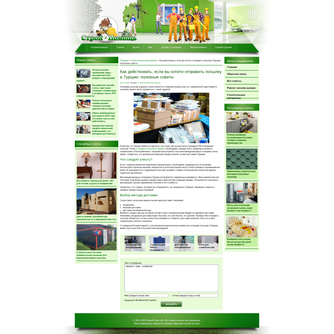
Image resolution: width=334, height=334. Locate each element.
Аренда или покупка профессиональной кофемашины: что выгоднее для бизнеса (104, 130)
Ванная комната (198, 47)
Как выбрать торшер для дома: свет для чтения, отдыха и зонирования (95, 182)
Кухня (136, 47)
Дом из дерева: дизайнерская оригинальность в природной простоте (97, 218)
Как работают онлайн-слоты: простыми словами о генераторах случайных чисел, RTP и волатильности (96, 90)
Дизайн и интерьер (171, 47)
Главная (232, 67)
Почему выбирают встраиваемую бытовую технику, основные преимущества (239, 139)
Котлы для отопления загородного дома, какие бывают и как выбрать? (239, 208)
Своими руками (223, 47)
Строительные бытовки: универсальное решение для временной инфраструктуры (92, 255)
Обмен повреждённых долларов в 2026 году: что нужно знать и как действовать (104, 117)
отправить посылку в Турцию (150, 149)
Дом (150, 47)
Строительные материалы (236, 95)
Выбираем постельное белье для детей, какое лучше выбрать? (239, 242)
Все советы (234, 80)
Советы (120, 47)
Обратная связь (237, 74)
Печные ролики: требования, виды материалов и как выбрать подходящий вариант (96, 75)
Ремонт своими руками (241, 87)
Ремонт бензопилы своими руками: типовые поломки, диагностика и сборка (103, 104)
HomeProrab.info (155, 320)
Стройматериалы (99, 47)
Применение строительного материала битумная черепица (241, 174)
